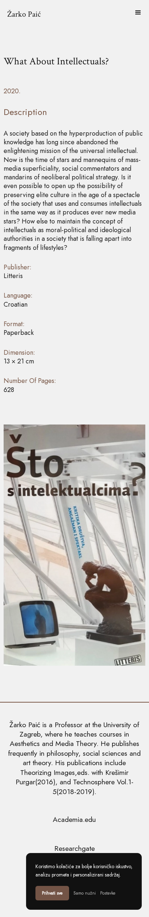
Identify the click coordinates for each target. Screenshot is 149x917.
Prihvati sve (52, 893)
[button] (138, 13)
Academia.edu (74, 819)
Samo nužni (84, 893)
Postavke (107, 893)
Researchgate (74, 848)
